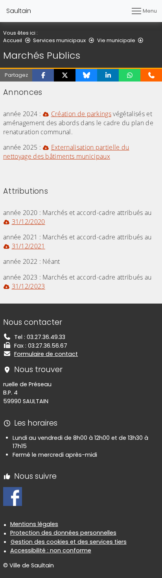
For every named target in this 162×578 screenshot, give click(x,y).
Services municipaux (59, 40)
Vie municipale (116, 40)
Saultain (18, 10)
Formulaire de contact (46, 354)
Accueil (12, 40)
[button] (43, 75)
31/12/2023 (28, 286)
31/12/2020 (28, 221)
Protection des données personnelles (63, 533)
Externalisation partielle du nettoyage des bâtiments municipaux (66, 152)
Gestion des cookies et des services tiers (69, 542)
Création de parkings (81, 113)
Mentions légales (34, 524)
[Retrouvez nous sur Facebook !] (12, 496)
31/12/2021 (28, 246)
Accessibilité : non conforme (50, 550)
